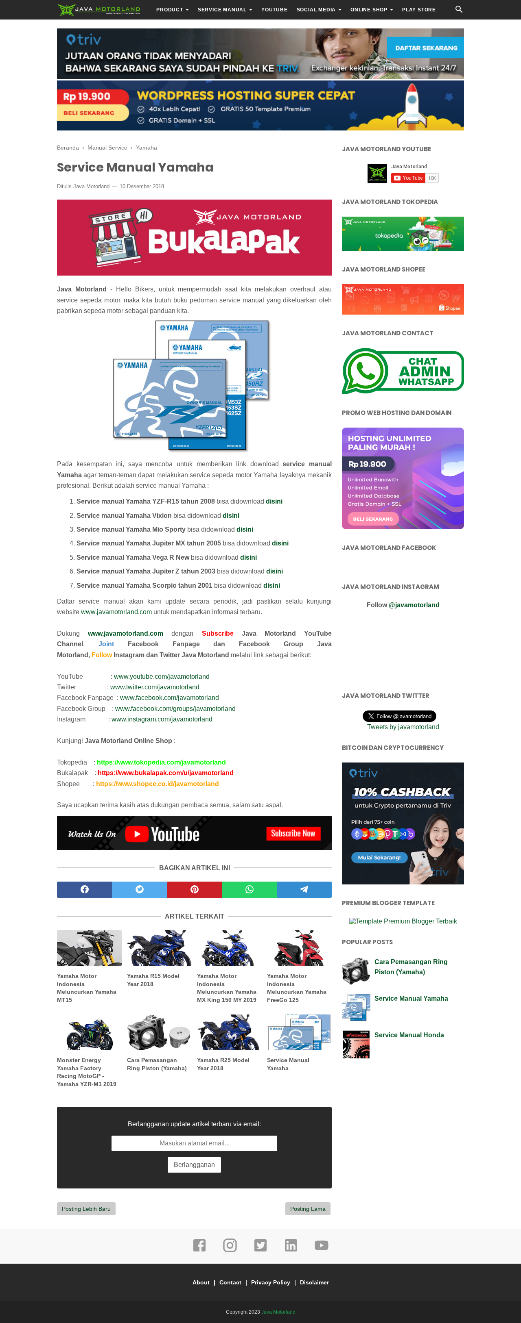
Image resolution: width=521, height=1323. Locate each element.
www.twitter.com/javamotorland (154, 687)
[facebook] (84, 890)
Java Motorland (278, 1312)
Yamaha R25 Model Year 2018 (223, 1064)
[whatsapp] (249, 890)
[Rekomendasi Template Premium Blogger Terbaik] (403, 921)
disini (274, 501)
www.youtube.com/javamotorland (162, 676)
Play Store (419, 10)
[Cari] (459, 11)
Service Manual (222, 10)
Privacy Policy (270, 1282)
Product (169, 10)
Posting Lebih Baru (86, 1209)
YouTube (274, 10)
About (201, 1282)
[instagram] (230, 1251)
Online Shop (368, 10)
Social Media (316, 10)
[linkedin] (291, 1251)
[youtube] (321, 1251)
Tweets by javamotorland (403, 726)
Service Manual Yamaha (288, 1064)
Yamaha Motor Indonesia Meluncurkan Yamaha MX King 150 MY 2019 (226, 988)
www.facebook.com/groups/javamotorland (175, 708)
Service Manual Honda (409, 1035)
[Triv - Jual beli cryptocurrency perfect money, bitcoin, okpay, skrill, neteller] (260, 76)
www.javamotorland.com (116, 611)
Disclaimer (314, 1282)
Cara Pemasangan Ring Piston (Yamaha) (157, 1064)
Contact (230, 1282)
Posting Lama (308, 1209)
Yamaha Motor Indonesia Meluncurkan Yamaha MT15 (86, 988)
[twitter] (139, 890)
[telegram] (304, 890)
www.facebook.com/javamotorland (169, 697)
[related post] (89, 948)
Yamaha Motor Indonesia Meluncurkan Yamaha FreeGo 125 (296, 988)
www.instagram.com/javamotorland (162, 719)
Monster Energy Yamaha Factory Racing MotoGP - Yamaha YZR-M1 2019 (86, 1072)
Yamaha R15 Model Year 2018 (153, 980)
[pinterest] (194, 890)
